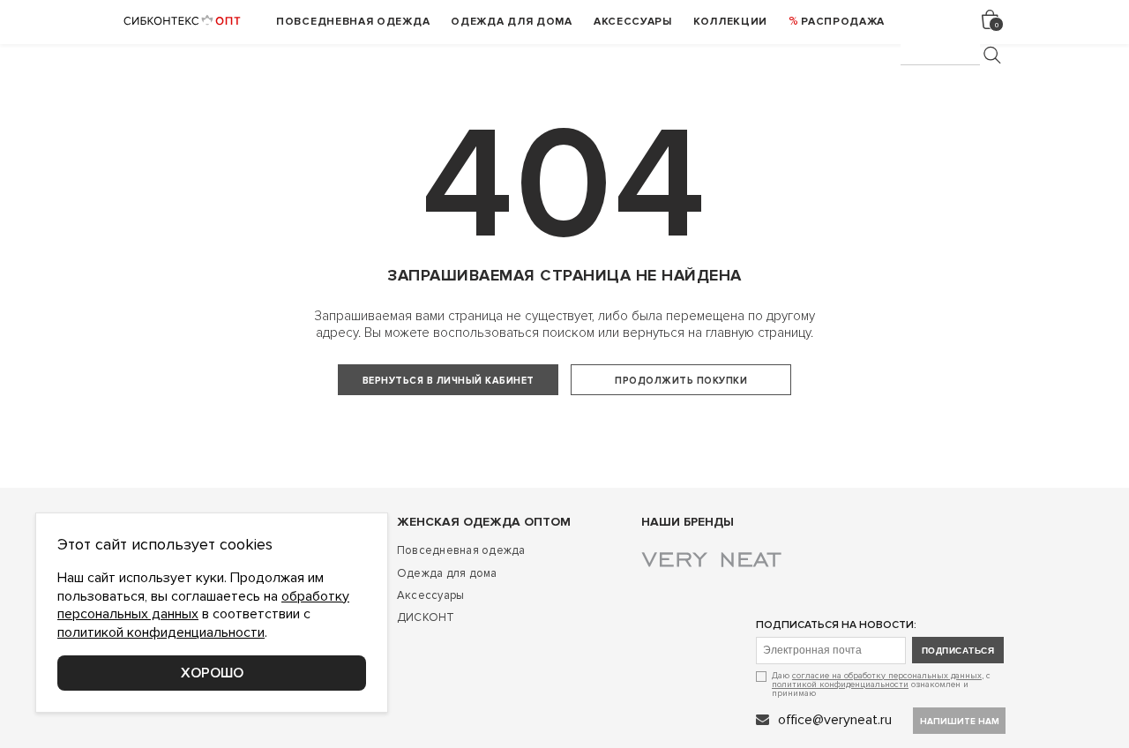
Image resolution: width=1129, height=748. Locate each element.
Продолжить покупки (681, 380)
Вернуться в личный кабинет (449, 380)
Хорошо (212, 673)
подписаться (958, 650)
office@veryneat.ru (835, 720)
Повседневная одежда (461, 550)
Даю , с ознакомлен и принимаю (881, 684)
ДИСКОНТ (426, 617)
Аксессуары (431, 595)
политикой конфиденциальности (840, 684)
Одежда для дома (447, 573)
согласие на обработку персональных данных (887, 675)
